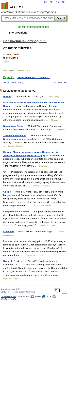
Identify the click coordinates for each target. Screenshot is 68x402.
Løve (6, 241)
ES (57, 2)
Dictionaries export (8, 296)
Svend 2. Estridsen (13, 261)
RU (45, 2)
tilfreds (7, 96)
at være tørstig (15, 82)
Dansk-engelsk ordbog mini (34, 26)
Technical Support (18, 292)
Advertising (30, 292)
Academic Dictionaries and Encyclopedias (28, 12)
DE (51, 2)
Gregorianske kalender (16, 211)
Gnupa (7, 191)
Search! (61, 18)
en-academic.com (13, 5)
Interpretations (18, 32)
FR (63, 2)
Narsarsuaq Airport (13, 126)
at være (58, 82)
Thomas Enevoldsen (14, 135)
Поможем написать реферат (33, 77)
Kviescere (8, 231)
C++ (5, 172)
